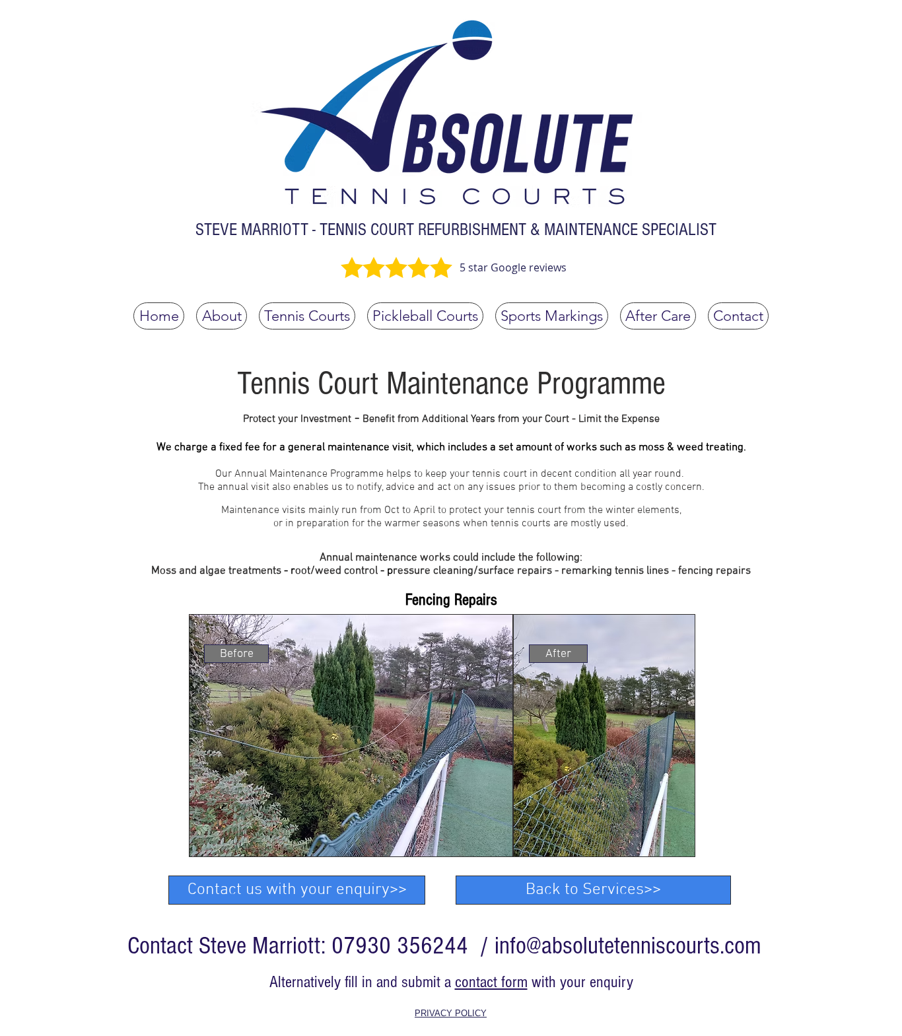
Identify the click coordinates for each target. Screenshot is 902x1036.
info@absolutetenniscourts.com (628, 946)
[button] (236, 653)
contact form (491, 982)
